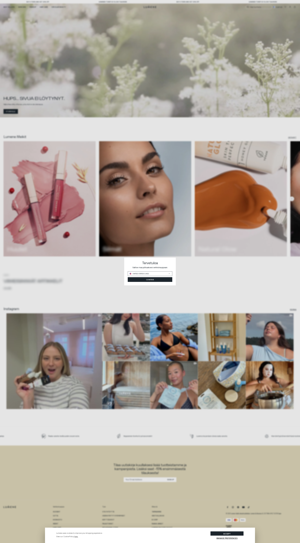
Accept (227, 534)
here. (76, 536)
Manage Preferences (227, 538)
